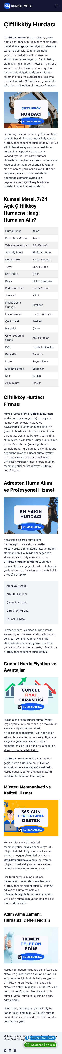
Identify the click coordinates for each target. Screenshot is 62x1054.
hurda (40, 182)
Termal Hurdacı (15, 619)
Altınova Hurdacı (16, 585)
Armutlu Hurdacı (16, 594)
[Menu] (56, 5)
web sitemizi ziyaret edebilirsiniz (29, 457)
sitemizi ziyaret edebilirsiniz (21, 750)
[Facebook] (10, 1050)
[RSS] (5, 1050)
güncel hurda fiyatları (40, 719)
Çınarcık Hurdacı (16, 602)
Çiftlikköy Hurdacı (17, 610)
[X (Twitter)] (15, 1050)
